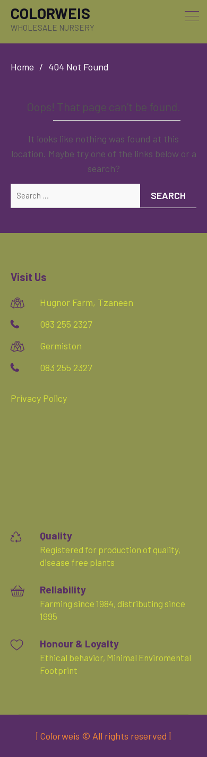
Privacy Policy (39, 398)
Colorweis (50, 13)
